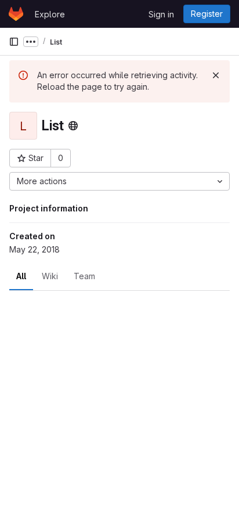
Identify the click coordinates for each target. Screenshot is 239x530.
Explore (50, 14)
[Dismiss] (216, 75)
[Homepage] (16, 14)
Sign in (161, 14)
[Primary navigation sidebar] (14, 41)
